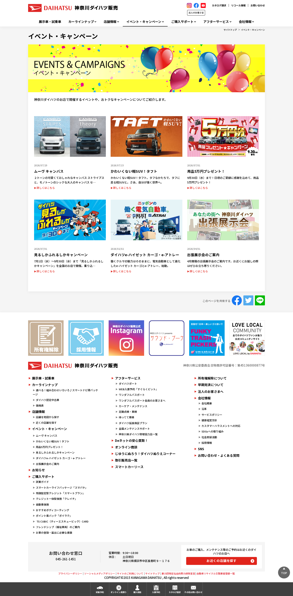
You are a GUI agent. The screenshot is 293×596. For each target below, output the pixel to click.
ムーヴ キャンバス (46, 435)
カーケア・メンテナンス (133, 406)
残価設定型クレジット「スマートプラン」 (60, 493)
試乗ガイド (42, 482)
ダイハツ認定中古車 (47, 400)
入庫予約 (156, 592)
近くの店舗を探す (46, 422)
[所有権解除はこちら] (46, 338)
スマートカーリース (129, 466)
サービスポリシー (212, 415)
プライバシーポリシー (70, 573)
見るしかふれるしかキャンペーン (55, 452)
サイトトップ (230, 29)
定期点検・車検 (128, 412)
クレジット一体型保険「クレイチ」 (56, 499)
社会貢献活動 (209, 437)
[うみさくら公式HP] (207, 338)
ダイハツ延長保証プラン (133, 423)
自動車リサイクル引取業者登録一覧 (216, 573)
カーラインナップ (81, 22)
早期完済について (210, 384)
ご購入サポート (182, 22)
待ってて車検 (126, 417)
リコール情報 (238, 5)
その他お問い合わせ (193, 592)
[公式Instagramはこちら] (126, 338)
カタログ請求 (219, 5)
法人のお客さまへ (210, 391)
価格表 (40, 405)
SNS (201, 448)
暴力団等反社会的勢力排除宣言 (178, 573)
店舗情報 (110, 22)
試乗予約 (100, 592)
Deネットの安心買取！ (131, 440)
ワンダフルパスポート (132, 395)
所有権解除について (212, 378)
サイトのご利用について (130, 573)
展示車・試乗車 (50, 22)
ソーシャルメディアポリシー (99, 573)
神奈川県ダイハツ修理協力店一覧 (138, 434)
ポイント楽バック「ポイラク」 (54, 516)
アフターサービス (216, 22)
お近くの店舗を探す (221, 560)
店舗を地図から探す (47, 417)
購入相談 (137, 592)
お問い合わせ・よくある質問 (218, 455)
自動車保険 (42, 504)
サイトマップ (152, 573)
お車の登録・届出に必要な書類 (54, 532)
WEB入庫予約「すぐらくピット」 (138, 389)
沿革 (204, 409)
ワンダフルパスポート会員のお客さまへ (142, 400)
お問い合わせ (258, 5)
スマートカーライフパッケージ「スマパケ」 (62, 487)
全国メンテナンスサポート (134, 428)
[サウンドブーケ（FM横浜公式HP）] (166, 338)
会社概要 (207, 403)
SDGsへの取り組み (213, 431)
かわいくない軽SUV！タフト (52, 441)
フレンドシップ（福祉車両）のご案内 (58, 527)
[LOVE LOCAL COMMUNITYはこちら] (247, 338)
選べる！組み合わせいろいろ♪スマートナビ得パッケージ (65, 392)
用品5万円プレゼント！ (49, 447)
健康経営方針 (209, 420)
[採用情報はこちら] (86, 338)
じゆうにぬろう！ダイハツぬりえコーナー (145, 453)
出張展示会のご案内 (47, 464)
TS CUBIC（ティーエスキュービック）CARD (62, 521)
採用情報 (207, 443)
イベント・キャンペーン (143, 22)
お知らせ (38, 470)
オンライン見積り (119, 592)
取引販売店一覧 (126, 460)
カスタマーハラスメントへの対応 (221, 426)
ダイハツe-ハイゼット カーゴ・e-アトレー (61, 458)
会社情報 (245, 22)
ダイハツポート (128, 383)
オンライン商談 (126, 447)
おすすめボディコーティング (52, 510)
